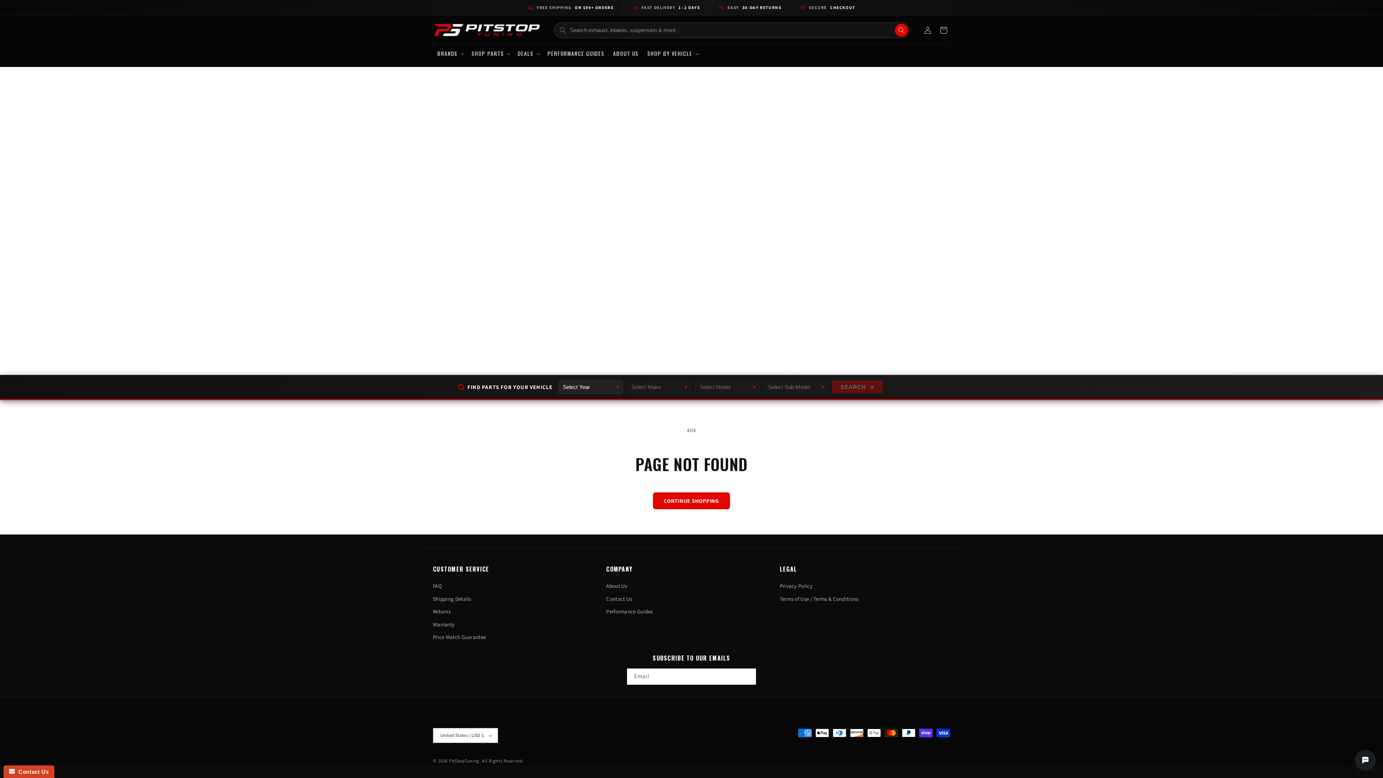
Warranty (444, 624)
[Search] (901, 30)
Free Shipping (575, 7)
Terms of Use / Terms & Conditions (819, 598)
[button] (450, 54)
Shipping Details (452, 598)
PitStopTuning (464, 761)
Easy (754, 7)
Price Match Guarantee (459, 637)
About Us (616, 585)
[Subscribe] (748, 676)
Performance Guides (629, 611)
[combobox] (732, 30)
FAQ (437, 585)
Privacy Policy (796, 585)
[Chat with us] (1365, 760)
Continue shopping (691, 500)
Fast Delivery (670, 7)
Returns (442, 611)
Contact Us (619, 598)
